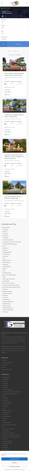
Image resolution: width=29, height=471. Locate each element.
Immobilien (5, 364)
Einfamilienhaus (6, 254)
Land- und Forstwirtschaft (8, 283)
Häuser (4, 246)
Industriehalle (6, 281)
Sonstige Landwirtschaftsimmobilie (11, 285)
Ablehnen (14, 462)
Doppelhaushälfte (7, 252)
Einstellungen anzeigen (14, 466)
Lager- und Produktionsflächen (9, 275)
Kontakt (4, 367)
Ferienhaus (5, 256)
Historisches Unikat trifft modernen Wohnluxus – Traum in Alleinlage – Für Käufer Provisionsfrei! (14, 156)
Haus (4, 258)
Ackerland (5, 289)
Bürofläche (5, 229)
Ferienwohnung (6, 305)
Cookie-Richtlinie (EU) (7, 369)
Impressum (22, 469)
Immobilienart (4, 37)
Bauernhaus (5, 248)
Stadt (2, 31)
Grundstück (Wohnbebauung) (10, 244)
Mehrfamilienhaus (7, 260)
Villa (4, 270)
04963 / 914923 (6, 8)
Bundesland (3, 19)
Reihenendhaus (6, 262)
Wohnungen (5, 295)
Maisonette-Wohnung (8, 307)
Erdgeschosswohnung (8, 301)
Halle (4, 277)
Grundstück (5, 237)
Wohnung (5, 312)
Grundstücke (5, 235)
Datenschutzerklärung (15, 469)
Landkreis (3, 25)
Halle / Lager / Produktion (9, 279)
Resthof (4, 268)
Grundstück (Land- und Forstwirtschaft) (12, 242)
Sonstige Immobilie (7, 293)
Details (14, 68)
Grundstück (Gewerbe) (8, 240)
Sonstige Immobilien (7, 291)
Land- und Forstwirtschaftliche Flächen (11, 287)
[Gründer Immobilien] (14, 5)
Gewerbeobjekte (6, 227)
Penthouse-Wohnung (8, 310)
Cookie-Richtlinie (7, 469)
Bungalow (5, 250)
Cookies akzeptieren (14, 459)
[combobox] (14, 22)
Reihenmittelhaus (7, 266)
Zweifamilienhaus (7, 272)
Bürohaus (5, 231)
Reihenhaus (5, 264)
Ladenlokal (5, 233)
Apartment (5, 297)
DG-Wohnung (6, 299)
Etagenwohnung (6, 303)
